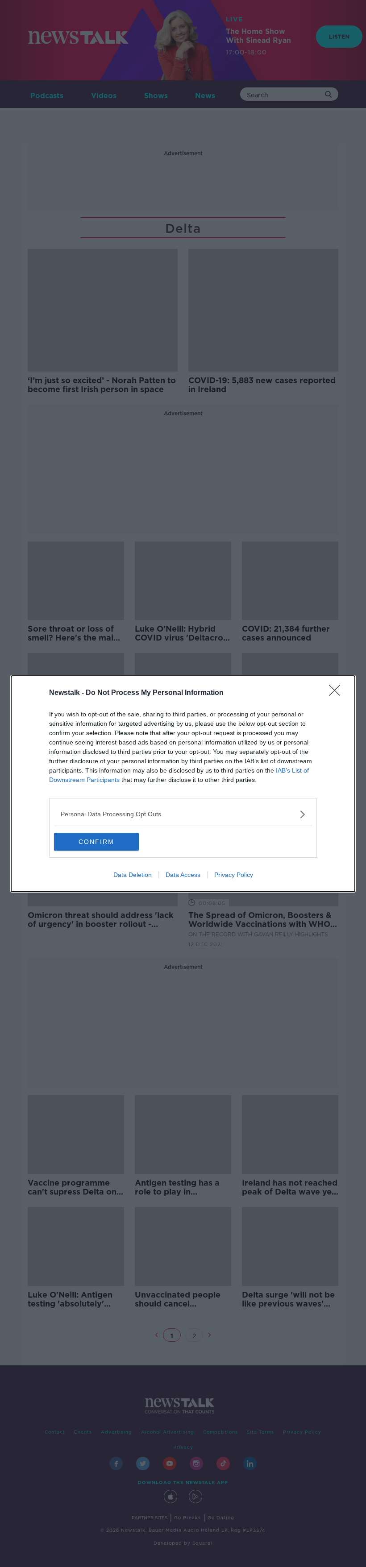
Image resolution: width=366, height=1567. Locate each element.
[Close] (337, 693)
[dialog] (183, 784)
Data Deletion (132, 874)
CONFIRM (96, 841)
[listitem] (183, 814)
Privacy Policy (233, 874)
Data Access (183, 874)
